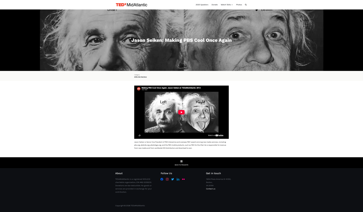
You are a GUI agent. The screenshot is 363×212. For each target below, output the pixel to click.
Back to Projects (181, 165)
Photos (239, 5)
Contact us (210, 189)
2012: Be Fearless (140, 77)
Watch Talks (226, 5)
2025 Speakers (202, 5)
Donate (215, 5)
